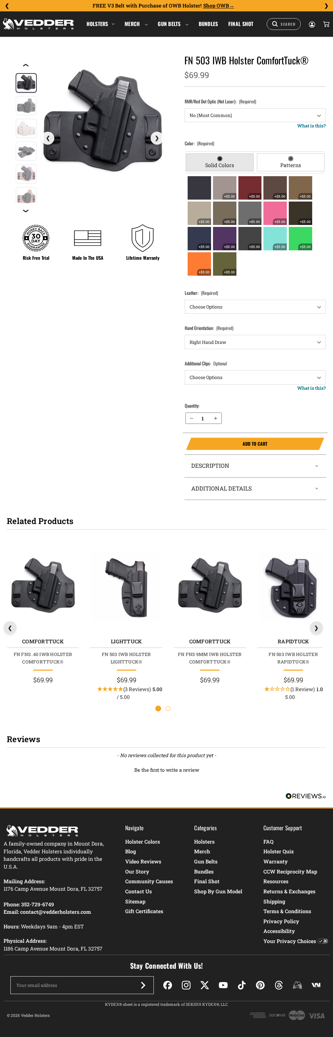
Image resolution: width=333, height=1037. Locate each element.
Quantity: (192, 405)
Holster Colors (142, 841)
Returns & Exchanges (289, 891)
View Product (43, 588)
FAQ (268, 841)
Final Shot (241, 24)
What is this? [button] (311, 126)
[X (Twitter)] (205, 985)
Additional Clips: (206, 363)
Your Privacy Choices (289, 941)
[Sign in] (311, 24)
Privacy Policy (281, 921)
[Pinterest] (260, 985)
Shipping (274, 901)
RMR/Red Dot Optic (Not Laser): (220, 101)
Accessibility (279, 930)
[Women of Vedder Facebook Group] (297, 985)
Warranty (275, 861)
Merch (133, 24)
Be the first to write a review (166, 770)
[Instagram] (186, 985)
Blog (130, 851)
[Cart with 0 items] (326, 24)
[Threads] (279, 985)
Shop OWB (216, 5)
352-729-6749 (37, 904)
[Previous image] (47, 138)
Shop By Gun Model (218, 891)
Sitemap (135, 901)
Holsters (97, 24)
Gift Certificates (144, 911)
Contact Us (138, 891)
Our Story (137, 871)
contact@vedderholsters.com (55, 911)
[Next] (326, 5)
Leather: (201, 292)
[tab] (219, 162)
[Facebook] (168, 985)
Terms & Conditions (287, 911)
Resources (275, 881)
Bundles (208, 24)
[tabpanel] (255, 226)
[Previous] (6, 5)
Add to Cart (227, 444)
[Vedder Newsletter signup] (143, 985)
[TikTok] (242, 985)
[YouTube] (223, 985)
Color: (199, 143)
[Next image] (157, 138)
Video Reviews (143, 861)
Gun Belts (170, 24)
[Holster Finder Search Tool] (283, 24)
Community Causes (149, 881)
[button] (166, 769)
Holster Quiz (278, 851)
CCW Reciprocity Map (290, 871)
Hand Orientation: (209, 327)
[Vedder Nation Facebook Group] (316, 985)
